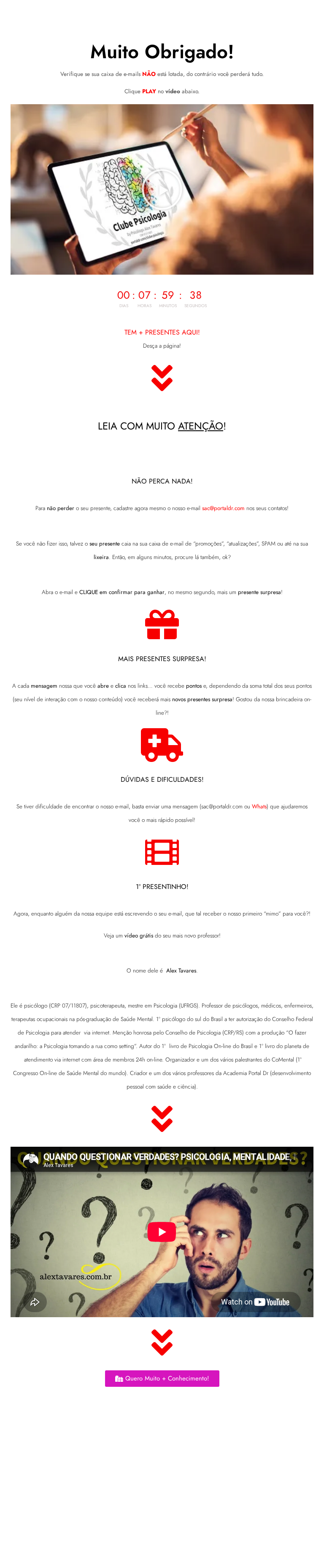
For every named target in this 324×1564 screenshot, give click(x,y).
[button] (162, 189)
